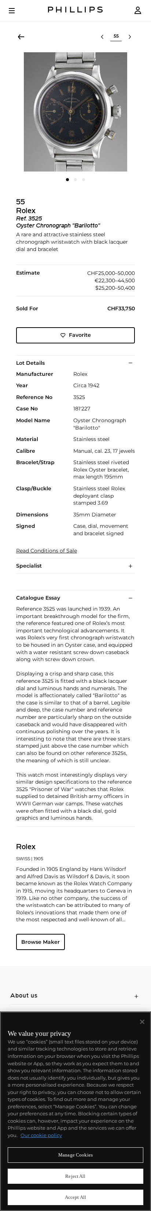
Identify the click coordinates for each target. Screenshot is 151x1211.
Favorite (80, 335)
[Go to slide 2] (75, 179)
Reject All (75, 1176)
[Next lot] (130, 37)
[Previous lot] (102, 37)
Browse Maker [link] (40, 942)
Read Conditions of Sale (46, 551)
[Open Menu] (17, 11)
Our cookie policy (41, 1135)
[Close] (142, 1022)
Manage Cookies (75, 1155)
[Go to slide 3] (83, 179)
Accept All (75, 1197)
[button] (75, 112)
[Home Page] (75, 10)
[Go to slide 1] (67, 179)
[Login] (137, 10)
